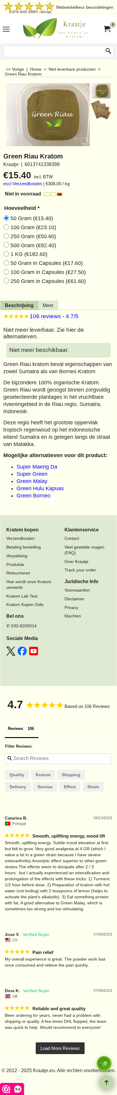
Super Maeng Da (36, 467)
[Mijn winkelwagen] (106, 29)
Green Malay (31, 481)
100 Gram (33, 227)
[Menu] (6, 30)
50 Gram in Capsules (46, 263)
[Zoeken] (108, 51)
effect (70, 786)
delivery (18, 786)
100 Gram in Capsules (48, 272)
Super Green (31, 474)
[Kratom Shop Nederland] (57, 29)
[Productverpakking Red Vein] (101, 110)
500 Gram (33, 245)
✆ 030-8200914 (21, 625)
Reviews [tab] (15, 728)
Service (45, 786)
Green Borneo (33, 496)
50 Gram (31, 218)
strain (93, 786)
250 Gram (33, 236)
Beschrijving (19, 305)
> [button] (60, 1048)
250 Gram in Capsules (48, 281)
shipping (71, 774)
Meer (48, 305)
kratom (43, 774)
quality (17, 774)
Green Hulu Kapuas (40, 488)
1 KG (28, 254)
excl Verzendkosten (22, 183)
